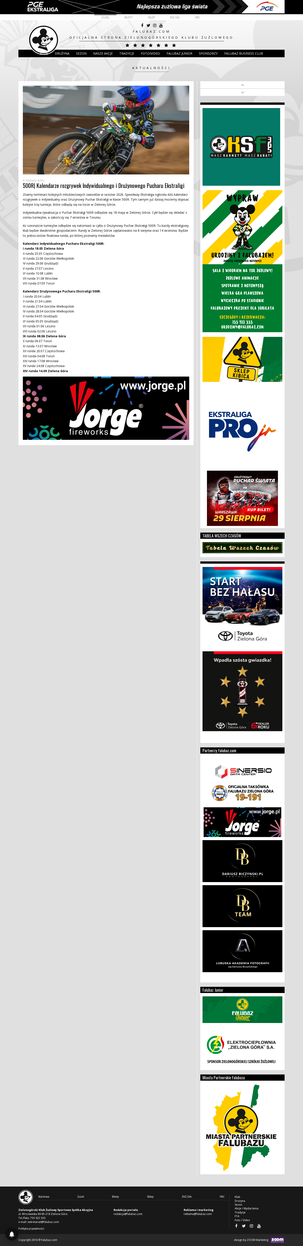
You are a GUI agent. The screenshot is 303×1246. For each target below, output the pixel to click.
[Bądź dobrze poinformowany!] (12, 1234)
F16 (237, 1216)
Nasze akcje (103, 53)
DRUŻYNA (62, 53)
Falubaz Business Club (243, 53)
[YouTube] (161, 26)
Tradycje (126, 53)
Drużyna (240, 1201)
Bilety (128, 17)
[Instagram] (155, 26)
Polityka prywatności (31, 1228)
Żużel (105, 17)
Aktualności (151, 68)
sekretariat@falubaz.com (43, 1222)
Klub (44, 53)
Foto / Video (242, 1220)
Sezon (81, 53)
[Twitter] (148, 26)
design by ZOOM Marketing (251, 1240)
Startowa (43, 1197)
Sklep (151, 17)
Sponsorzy (208, 53)
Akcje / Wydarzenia (246, 1208)
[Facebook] (142, 26)
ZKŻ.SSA (175, 17)
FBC (197, 17)
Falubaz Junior (179, 53)
